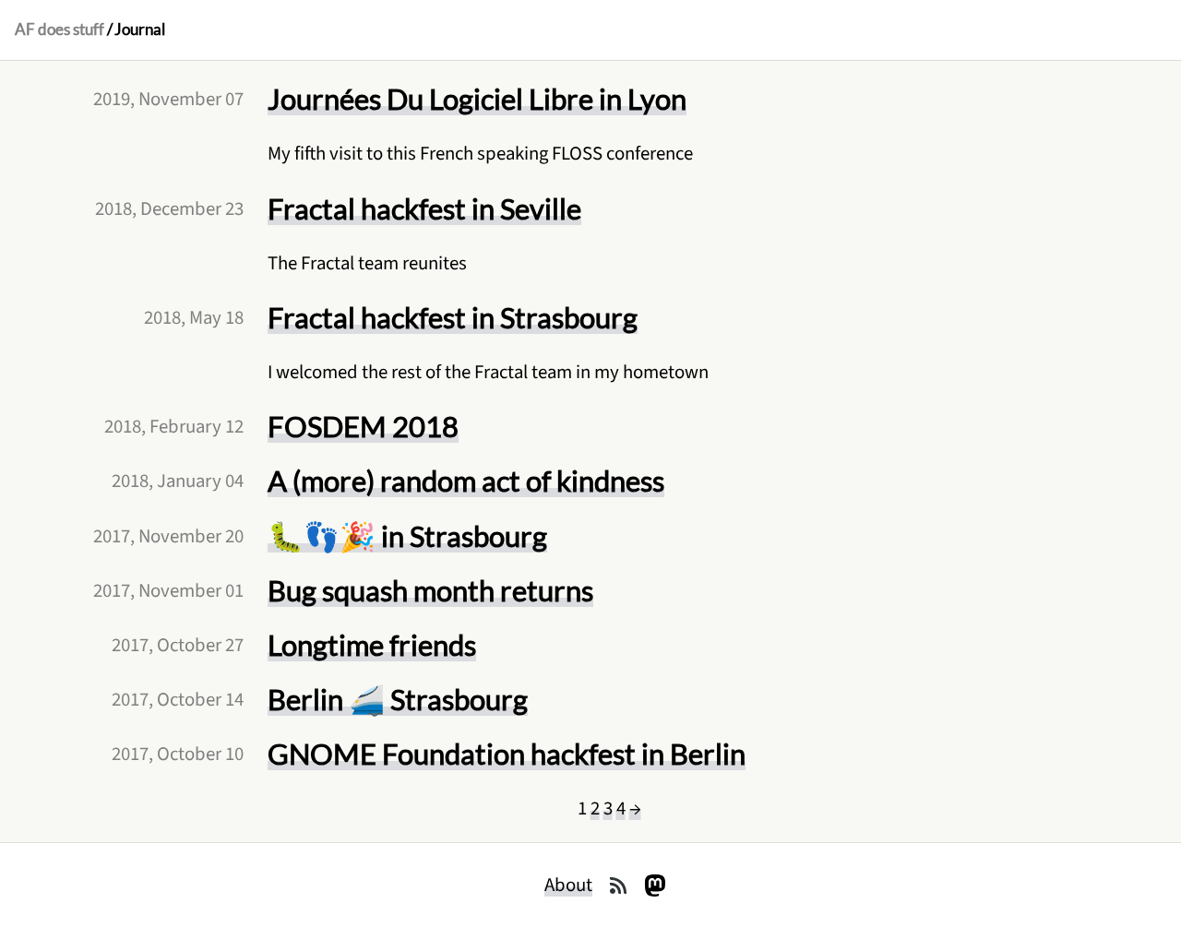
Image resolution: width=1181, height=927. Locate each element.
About (568, 885)
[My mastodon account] (655, 885)
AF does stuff (59, 29)
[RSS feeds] (618, 885)
